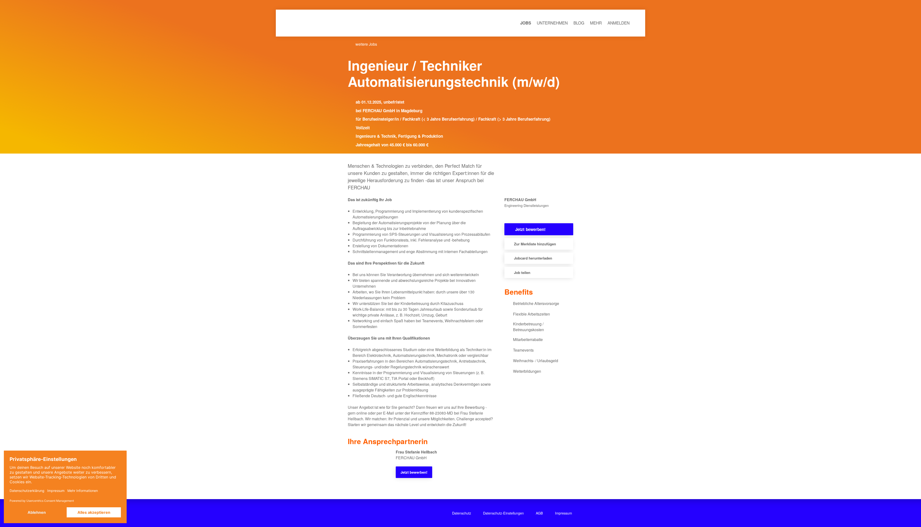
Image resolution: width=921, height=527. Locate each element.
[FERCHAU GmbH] (506, 214)
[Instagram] (378, 513)
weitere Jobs (365, 44)
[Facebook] (366, 513)
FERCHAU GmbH (532, 176)
